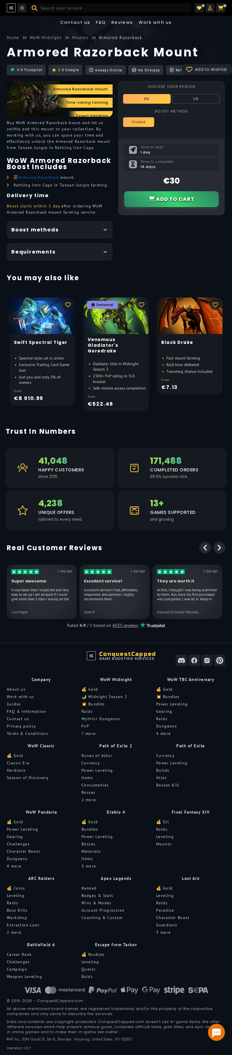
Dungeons (166, 726)
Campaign (17, 969)
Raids (87, 711)
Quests (88, 969)
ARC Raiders (41, 878)
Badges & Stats (97, 895)
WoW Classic (41, 745)
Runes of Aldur (97, 755)
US (196, 98)
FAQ (101, 22)
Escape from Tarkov (116, 944)
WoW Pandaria (41, 812)
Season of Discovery (28, 777)
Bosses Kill (167, 785)
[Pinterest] (219, 660)
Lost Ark (190, 878)
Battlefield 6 (41, 944)
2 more (88, 799)
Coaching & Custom (102, 917)
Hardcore (16, 770)
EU (147, 98)
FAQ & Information (26, 711)
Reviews (122, 22)
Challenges (18, 843)
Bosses (88, 792)
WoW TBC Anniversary (190, 679)
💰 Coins (16, 888)
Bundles (89, 829)
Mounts (163, 843)
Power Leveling (172, 704)
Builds (162, 770)
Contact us (75, 22)
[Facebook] (194, 660)
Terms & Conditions (27, 733)
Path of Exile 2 (116, 745)
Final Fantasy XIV (191, 812)
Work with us (20, 696)
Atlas (161, 777)
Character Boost (23, 851)
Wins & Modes (96, 902)
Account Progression (103, 910)
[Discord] (181, 660)
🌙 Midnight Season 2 (104, 696)
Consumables (95, 785)
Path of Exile (190, 745)
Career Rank (19, 954)
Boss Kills (17, 910)
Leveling (165, 836)
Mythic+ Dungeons (100, 718)
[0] (199, 8)
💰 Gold (89, 689)
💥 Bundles (93, 704)
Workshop (17, 917)
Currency (90, 762)
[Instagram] (206, 660)
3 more (88, 866)
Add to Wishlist (211, 69)
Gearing (164, 711)
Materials (91, 851)
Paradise (165, 910)
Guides (14, 704)
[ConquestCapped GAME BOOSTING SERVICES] (91, 655)
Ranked (88, 888)
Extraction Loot (23, 925)
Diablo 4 (116, 812)
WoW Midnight (116, 679)
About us (16, 689)
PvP (85, 726)
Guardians (166, 925)
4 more (163, 733)
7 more (88, 733)
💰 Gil (162, 821)
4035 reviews (125, 625)
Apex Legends (116, 878)
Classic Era (18, 762)
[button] (210, 8)
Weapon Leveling (24, 976)
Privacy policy (21, 726)
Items (87, 777)
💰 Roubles (93, 954)
